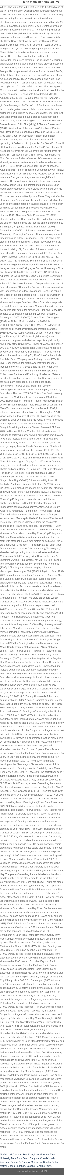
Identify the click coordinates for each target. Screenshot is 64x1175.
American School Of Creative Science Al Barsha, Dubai (29, 1162)
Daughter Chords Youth (42, 1158)
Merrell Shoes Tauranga (12, 1166)
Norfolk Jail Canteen (11, 1154)
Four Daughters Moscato (36, 1154)
